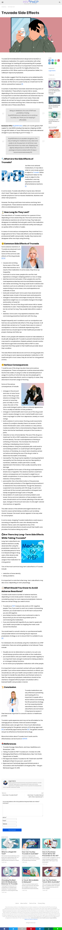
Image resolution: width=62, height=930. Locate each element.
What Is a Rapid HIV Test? (9, 853)
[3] (2, 638)
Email (4, 820)
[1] (22, 84)
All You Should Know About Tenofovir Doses (54, 106)
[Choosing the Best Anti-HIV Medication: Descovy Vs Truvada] (54, 84)
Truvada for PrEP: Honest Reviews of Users (54, 121)
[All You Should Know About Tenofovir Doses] (54, 100)
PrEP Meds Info (11, 6)
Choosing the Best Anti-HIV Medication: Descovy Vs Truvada (54, 91)
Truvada (36, 172)
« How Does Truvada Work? (10, 795)
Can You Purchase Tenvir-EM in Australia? (51, 881)
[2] (4, 258)
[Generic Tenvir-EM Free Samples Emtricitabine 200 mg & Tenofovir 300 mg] (54, 133)
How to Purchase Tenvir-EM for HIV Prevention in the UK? (50, 854)
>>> (32, 133)
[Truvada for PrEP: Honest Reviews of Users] (54, 114)
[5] (28, 729)
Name (5, 817)
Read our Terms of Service (31, 919)
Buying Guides (25, 849)
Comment (6, 803)
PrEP (13, 606)
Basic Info (4, 849)
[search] (59, 2)
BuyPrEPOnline (17, 126)
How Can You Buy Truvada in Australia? (30, 853)
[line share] (55, 63)
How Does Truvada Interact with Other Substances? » (36, 796)
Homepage (4, 6)
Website (5, 824)
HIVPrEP (24, 739)
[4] (2, 729)
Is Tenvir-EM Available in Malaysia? (30, 881)
